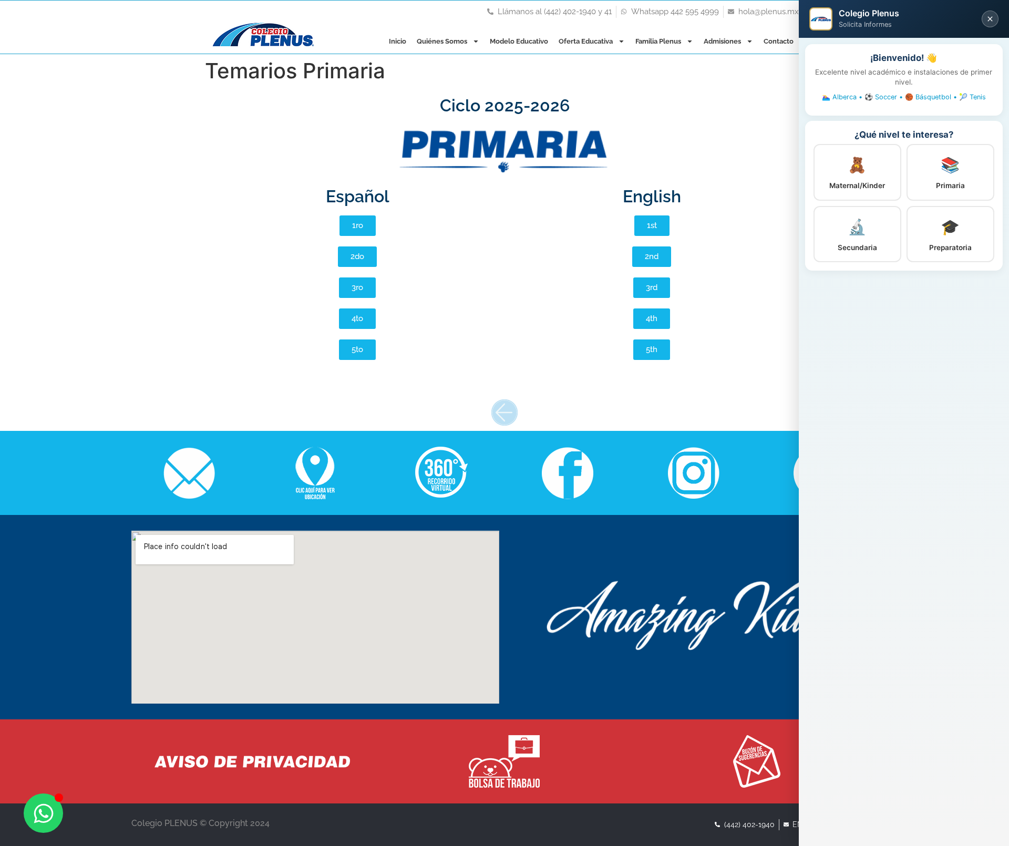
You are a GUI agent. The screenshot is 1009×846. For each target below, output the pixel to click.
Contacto (779, 41)
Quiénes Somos (442, 41)
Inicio (397, 41)
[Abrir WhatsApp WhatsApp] (43, 813)
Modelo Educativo (519, 41)
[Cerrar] (990, 19)
